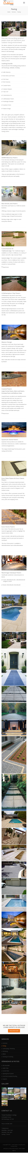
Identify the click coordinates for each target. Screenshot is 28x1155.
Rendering (5, 1051)
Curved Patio (6, 1071)
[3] (14, 920)
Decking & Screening (8, 1056)
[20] (14, 970)
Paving (4, 1046)
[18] (14, 613)
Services (14, 12)
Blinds (4, 1054)
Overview (5, 1043)
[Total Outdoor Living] (5, 1091)
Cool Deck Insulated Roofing (10, 1076)
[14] (14, 853)
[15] (14, 754)
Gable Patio (5, 1068)
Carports (5, 1079)
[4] (14, 903)
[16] (14, 667)
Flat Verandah (6, 1065)
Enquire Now (14, 1031)
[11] (14, 711)
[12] (14, 694)
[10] (14, 728)
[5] (14, 886)
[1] (14, 953)
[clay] (14, 1004)
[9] (14, 819)
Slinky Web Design (13, 1148)
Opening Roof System (8, 1073)
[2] (14, 936)
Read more (6, 267)
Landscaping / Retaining (9, 1048)
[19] (14, 987)
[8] (14, 836)
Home (8, 12)
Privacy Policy (14, 1146)
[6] (14, 869)
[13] (14, 640)
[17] (14, 792)
